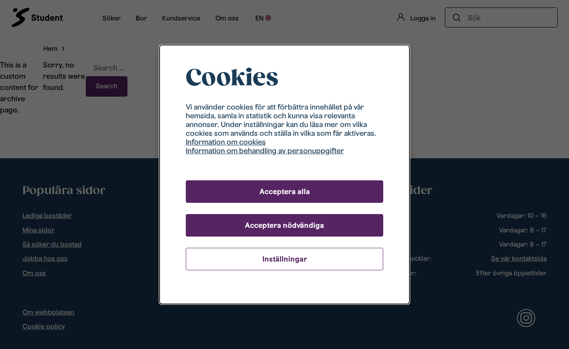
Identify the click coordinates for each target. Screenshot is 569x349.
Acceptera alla (285, 191)
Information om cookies (226, 141)
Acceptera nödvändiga (284, 225)
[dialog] (284, 174)
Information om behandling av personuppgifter (265, 150)
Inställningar (284, 258)
